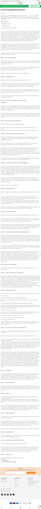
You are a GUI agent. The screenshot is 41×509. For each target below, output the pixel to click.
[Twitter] (13, 495)
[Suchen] (4, 3)
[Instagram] (5, 495)
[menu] (1, 3)
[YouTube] (11, 495)
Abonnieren (31, 472)
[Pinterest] (8, 495)
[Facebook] (2, 495)
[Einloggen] (36, 3)
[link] (10, 507)
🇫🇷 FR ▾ (38, 1)
